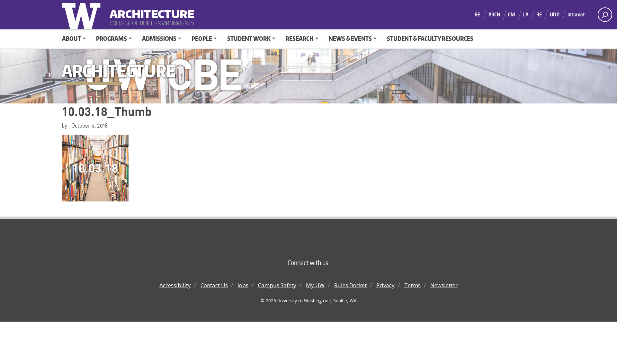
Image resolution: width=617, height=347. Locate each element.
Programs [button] (111, 38)
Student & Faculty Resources (430, 38)
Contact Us (214, 285)
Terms (412, 285)
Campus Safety (277, 285)
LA (525, 14)
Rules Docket (350, 285)
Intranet (576, 14)
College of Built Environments (321, 239)
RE (539, 14)
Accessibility (175, 285)
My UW (315, 285)
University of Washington (82, 14)
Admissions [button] (159, 38)
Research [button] (300, 38)
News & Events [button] (350, 38)
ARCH (494, 14)
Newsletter (444, 285)
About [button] (71, 38)
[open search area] (605, 14)
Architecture (149, 9)
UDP (554, 14)
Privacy (385, 285)
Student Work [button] (249, 38)
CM (511, 14)
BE (477, 14)
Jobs (242, 285)
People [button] (202, 38)
